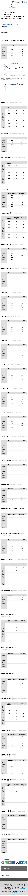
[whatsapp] (6, 864)
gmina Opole (15, 24)
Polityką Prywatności (20, 888)
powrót (5, 868)
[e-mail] (10, 864)
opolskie (4, 24)
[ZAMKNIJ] (14, 892)
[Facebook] (13, 864)
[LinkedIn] (21, 864)
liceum (5, 26)
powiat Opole (9, 24)
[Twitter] (17, 863)
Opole (10, 22)
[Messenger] (2, 864)
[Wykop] (25, 864)
